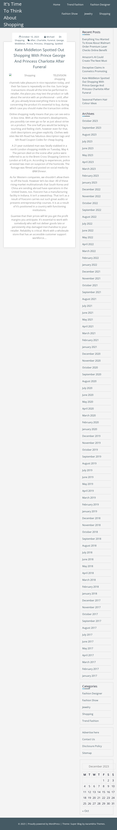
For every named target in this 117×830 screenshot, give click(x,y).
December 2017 (91, 600)
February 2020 (90, 422)
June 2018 (87, 559)
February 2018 (90, 586)
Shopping (104, 13)
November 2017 (91, 607)
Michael (50, 36)
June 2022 (87, 230)
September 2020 (91, 374)
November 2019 (91, 443)
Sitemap (87, 753)
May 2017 (87, 648)
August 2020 (89, 381)
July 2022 (87, 223)
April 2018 (88, 573)
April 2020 (88, 408)
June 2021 (87, 312)
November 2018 (91, 525)
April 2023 (88, 162)
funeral (51, 40)
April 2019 (88, 490)
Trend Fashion (75, 4)
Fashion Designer (100, 4)
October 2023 (90, 121)
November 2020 (91, 360)
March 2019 (89, 497)
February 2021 (90, 340)
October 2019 (90, 449)
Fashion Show (70, 13)
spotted (59, 43)
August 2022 (89, 216)
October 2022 (90, 203)
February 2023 (90, 175)
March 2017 (89, 662)
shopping (49, 43)
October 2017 (90, 614)
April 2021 (88, 326)
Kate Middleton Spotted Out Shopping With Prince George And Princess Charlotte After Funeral (96, 85)
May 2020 (87, 401)
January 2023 (89, 182)
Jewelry (88, 13)
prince (30, 43)
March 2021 (89, 333)
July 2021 (87, 306)
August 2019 (89, 463)
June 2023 (87, 148)
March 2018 (89, 580)
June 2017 (87, 641)
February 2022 (90, 258)
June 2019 (87, 477)
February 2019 (90, 504)
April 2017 (88, 655)
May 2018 (87, 566)
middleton (20, 43)
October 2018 (90, 532)
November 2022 (91, 196)
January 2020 (89, 429)
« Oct (85, 811)
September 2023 (91, 127)
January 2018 (89, 593)
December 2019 (91, 436)
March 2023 (89, 169)
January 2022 (89, 264)
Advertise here (90, 732)
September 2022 (91, 210)
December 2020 (91, 353)
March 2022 (89, 251)
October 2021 (90, 285)
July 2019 (87, 470)
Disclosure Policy (92, 746)
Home (56, 4)
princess (38, 43)
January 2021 (89, 347)
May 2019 (87, 484)
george (60, 40)
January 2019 (89, 511)
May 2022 (87, 237)
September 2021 (91, 292)
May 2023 (87, 155)
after (32, 40)
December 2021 (91, 271)
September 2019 (91, 456)
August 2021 (89, 299)
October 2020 (90, 367)
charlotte (41, 40)
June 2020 (87, 395)
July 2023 (87, 141)
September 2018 (91, 538)
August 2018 (89, 545)
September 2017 (91, 621)
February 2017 (90, 669)
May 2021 (87, 319)
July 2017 (87, 634)
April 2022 (88, 244)
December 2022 (91, 189)
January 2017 (89, 675)
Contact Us (88, 739)
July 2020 (87, 388)
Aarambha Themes (95, 823)
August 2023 (89, 134)
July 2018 (87, 552)
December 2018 (91, 518)
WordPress (54, 823)
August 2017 (89, 628)
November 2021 (91, 278)
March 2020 (89, 415)
